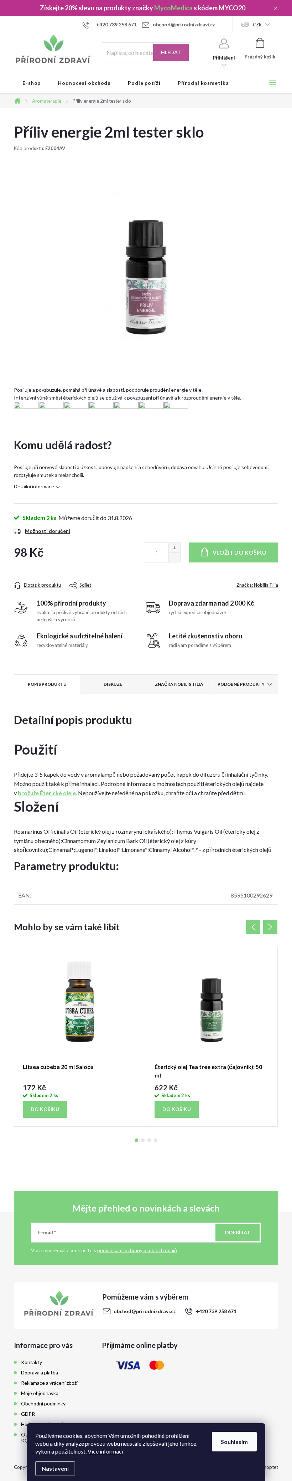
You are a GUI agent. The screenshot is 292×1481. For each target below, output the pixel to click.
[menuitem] (31, 83)
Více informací (105, 1451)
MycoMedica (173, 8)
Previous (253, 927)
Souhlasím (234, 1441)
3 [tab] (149, 1140)
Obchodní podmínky (43, 1403)
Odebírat (237, 1232)
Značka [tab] (179, 684)
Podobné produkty (241, 684)
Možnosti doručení (47, 531)
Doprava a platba (39, 1372)
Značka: (257, 585)
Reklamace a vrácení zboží (49, 1383)
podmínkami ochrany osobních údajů (137, 1250)
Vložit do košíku (239, 552)
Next (270, 927)
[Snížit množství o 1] (174, 557)
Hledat (171, 52)
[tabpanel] (80, 1036)
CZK (257, 24)
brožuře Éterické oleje (47, 793)
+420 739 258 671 (216, 1311)
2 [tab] (143, 1140)
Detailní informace (34, 486)
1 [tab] (136, 1140)
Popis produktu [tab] (47, 684)
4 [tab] (155, 1140)
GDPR (28, 1414)
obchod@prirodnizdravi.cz (145, 1311)
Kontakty (31, 1362)
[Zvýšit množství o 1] (174, 547)
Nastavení (55, 1468)
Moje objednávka (39, 1393)
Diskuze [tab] (113, 684)
